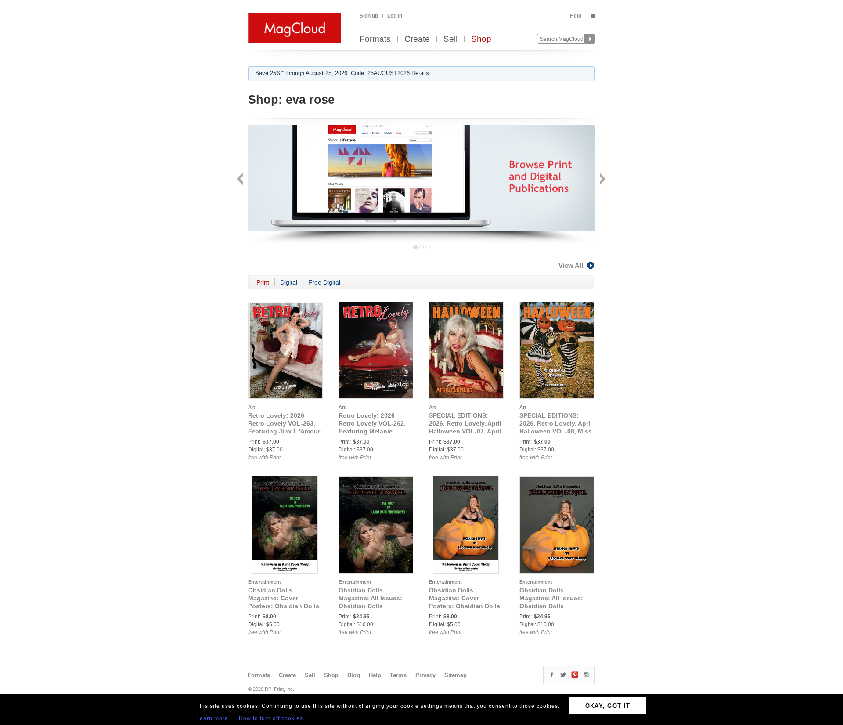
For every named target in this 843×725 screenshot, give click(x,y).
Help (575, 16)
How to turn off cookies (271, 718)
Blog (353, 675)
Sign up (369, 16)
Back (241, 180)
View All (570, 265)
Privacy (425, 675)
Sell (450, 39)
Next (602, 180)
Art (251, 407)
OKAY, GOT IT (607, 706)
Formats (375, 39)
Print (262, 282)
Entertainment (264, 581)
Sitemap (455, 675)
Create (417, 39)
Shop (481, 39)
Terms (398, 675)
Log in (394, 16)
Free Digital (324, 282)
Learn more (212, 718)
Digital (288, 282)
